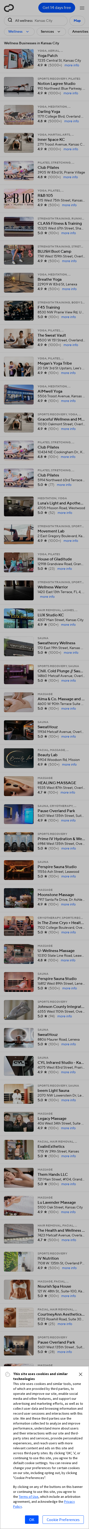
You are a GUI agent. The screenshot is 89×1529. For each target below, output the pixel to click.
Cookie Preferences (63, 1519)
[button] (80, 1374)
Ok (31, 1519)
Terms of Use (28, 1496)
